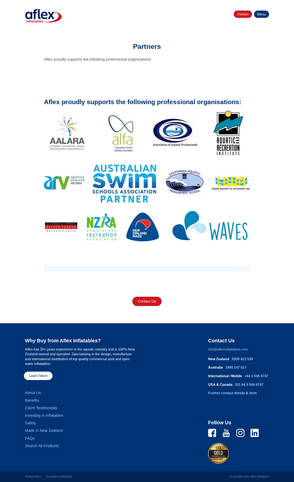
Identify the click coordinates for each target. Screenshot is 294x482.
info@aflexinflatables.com (228, 349)
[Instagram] (240, 433)
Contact (242, 14)
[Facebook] (212, 433)
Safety (30, 423)
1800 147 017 (235, 367)
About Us (33, 393)
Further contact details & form (232, 393)
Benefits (32, 400)
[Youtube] (226, 433)
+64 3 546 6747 (256, 376)
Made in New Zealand (44, 430)
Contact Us (147, 301)
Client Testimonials (41, 408)
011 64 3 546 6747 (249, 384)
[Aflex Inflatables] (43, 16)
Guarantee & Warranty (59, 476)
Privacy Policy (33, 476)
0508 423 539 (242, 359)
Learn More (38, 376)
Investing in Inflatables (44, 415)
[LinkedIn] (255, 433)
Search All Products (42, 446)
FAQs (30, 438)
